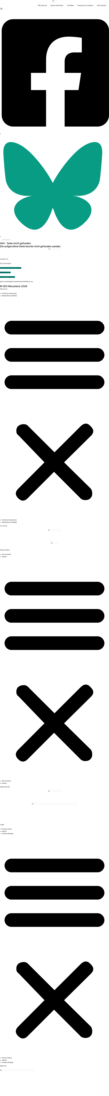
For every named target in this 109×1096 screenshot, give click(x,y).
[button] (1, 8)
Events (4, 557)
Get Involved (6, 554)
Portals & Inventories (9, 293)
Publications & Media (9, 296)
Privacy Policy (7, 829)
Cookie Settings (7, 833)
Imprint (4, 831)
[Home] (0, 239)
